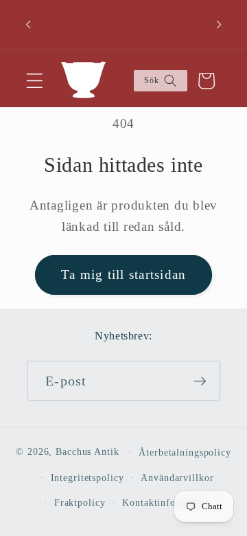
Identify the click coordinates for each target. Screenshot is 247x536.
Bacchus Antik (87, 452)
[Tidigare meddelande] (28, 25)
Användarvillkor (177, 478)
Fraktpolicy (80, 503)
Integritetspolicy (87, 478)
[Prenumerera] (200, 381)
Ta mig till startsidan (124, 274)
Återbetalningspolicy (185, 452)
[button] (35, 81)
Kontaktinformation (166, 503)
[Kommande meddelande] (219, 25)
